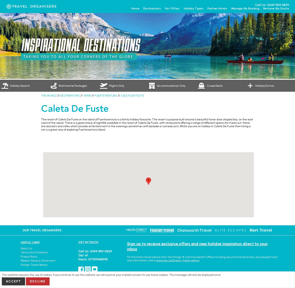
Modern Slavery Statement (38, 260)
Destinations (70, 95)
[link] (73, 86)
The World (49, 95)
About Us (26, 248)
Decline (38, 281)
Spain (87, 95)
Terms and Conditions (34, 252)
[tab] (24, 86)
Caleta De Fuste (132, 95)
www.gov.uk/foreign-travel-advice (177, 260)
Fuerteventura (106, 95)
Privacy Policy (29, 256)
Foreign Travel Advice (34, 265)
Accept (13, 281)
